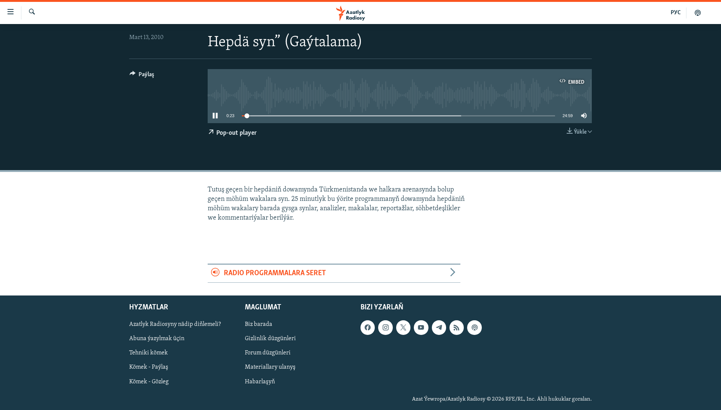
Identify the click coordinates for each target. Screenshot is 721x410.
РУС (676, 13)
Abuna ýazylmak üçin (156, 339)
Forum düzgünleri (268, 353)
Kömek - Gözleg (149, 381)
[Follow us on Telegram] (439, 327)
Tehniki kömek (148, 353)
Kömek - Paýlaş (148, 367)
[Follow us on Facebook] (367, 327)
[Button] (142, 76)
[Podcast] (474, 327)
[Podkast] (697, 13)
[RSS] (456, 327)
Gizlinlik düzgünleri (270, 339)
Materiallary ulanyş (270, 367)
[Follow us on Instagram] (385, 327)
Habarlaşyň (260, 381)
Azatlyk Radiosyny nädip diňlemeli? (175, 324)
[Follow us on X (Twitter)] (403, 327)
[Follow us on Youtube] (421, 327)
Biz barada (258, 324)
